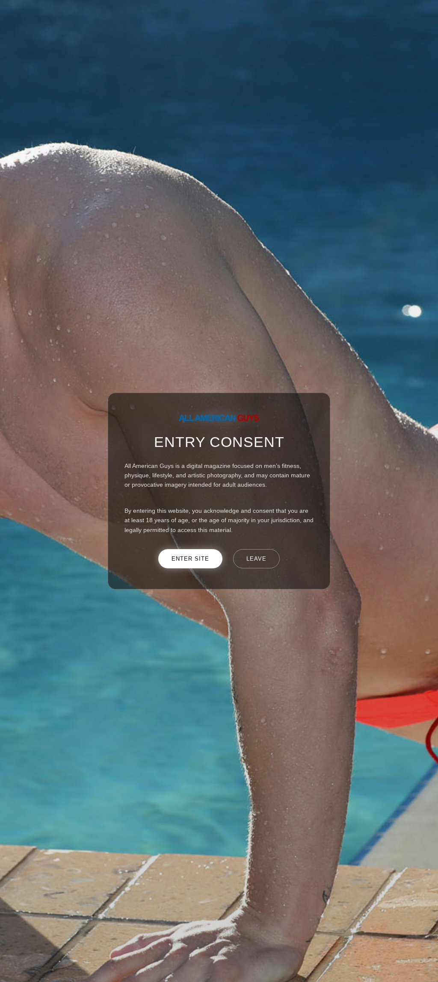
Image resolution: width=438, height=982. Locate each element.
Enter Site (190, 559)
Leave (256, 559)
